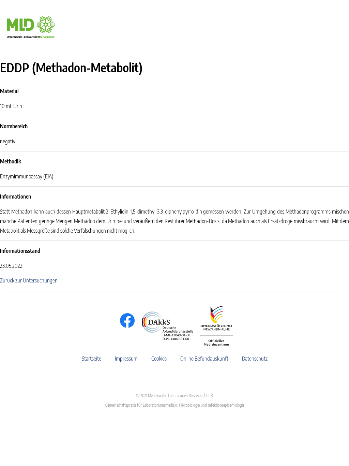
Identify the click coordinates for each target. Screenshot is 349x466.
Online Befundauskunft (204, 358)
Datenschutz (255, 358)
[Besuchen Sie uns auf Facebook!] (125, 320)
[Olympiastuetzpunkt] (213, 326)
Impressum (126, 358)
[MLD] (31, 26)
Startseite (91, 358)
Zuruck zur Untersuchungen (29, 280)
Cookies (159, 358)
